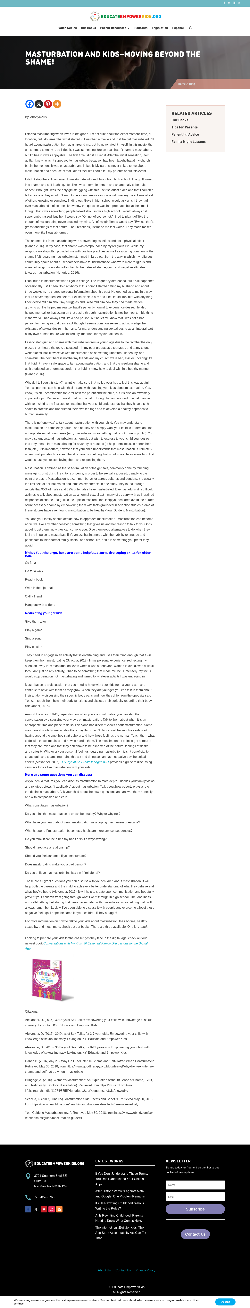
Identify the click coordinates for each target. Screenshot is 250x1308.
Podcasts (140, 28)
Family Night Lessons (188, 142)
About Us (104, 1270)
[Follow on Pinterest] (44, 1209)
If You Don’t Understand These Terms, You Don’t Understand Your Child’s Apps (121, 1179)
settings (19, 1303)
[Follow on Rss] (59, 1209)
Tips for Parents (184, 127)
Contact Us (195, 1234)
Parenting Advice (185, 134)
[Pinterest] (48, 104)
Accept (225, 1302)
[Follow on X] (36, 1209)
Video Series (67, 28)
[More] (57, 104)
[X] (39, 104)
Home (182, 83)
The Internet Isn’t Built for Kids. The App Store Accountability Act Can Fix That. (120, 1233)
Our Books (88, 28)
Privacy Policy (145, 1270)
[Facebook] (29, 104)
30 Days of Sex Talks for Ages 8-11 (85, 762)
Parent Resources (113, 28)
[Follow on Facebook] (28, 1209)
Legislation (160, 28)
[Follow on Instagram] (51, 1209)
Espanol (178, 28)
